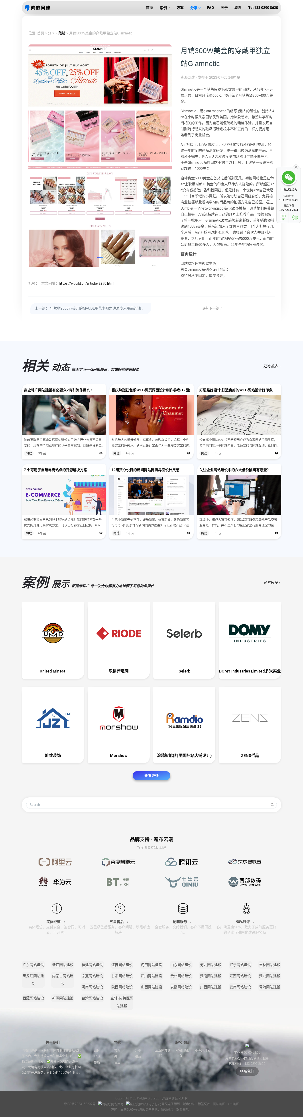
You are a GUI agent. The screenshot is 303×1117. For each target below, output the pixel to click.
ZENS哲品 (250, 755)
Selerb (184, 671)
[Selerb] (184, 633)
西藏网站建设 (33, 998)
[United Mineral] (53, 633)
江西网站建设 (240, 976)
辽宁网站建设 (240, 965)
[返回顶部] (295, 217)
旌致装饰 (53, 755)
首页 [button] (149, 8)
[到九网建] (37, 7)
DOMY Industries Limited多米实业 (250, 671)
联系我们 (247, 1071)
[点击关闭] (296, 166)
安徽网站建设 (181, 987)
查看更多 (151, 775)
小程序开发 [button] (203, 1050)
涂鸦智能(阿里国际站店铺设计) (184, 755)
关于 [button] (224, 8)
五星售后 (117, 922)
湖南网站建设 (210, 976)
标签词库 (204, 1104)
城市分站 (189, 1104)
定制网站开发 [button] (183, 1053)
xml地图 (233, 1104)
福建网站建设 (92, 965)
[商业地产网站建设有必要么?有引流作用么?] (64, 415)
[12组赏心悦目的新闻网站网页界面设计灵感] (151, 495)
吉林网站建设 (269, 965)
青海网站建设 (269, 987)
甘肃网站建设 (122, 976)
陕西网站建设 (122, 987)
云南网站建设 (240, 987)
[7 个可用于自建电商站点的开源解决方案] (64, 495)
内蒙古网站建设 (62, 980)
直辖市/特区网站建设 (121, 1002)
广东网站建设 (33, 965)
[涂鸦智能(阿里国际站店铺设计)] (184, 718)
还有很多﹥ (272, 366)
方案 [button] (180, 8)
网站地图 (219, 1104)
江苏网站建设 (122, 965)
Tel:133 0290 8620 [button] (263, 8)
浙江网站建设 (62, 965)
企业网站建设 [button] (163, 1053)
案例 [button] (164, 8)
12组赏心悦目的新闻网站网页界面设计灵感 (145, 470)
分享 (51, 33)
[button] (100, 257)
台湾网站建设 (92, 998)
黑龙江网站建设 (33, 980)
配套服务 (180, 922)
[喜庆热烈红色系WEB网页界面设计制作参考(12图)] (151, 415)
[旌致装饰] (53, 718)
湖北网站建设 (269, 976)
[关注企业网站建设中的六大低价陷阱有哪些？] (239, 495)
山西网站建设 (151, 987)
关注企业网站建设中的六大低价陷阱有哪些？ (234, 470)
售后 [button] (117, 1062)
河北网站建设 (210, 965)
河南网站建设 (92, 987)
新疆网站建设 (62, 998)
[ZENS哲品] (250, 718)
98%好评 (243, 922)
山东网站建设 (181, 965)
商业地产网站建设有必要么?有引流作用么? (58, 390)
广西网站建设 (210, 987)
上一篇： (91, 308)
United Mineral (53, 671)
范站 (61, 33)
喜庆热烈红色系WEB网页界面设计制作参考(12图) (151, 390)
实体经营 (53, 922)
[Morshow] (119, 718)
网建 (29, 453)
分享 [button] (194, 8)
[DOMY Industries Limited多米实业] (250, 633)
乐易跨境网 (119, 671)
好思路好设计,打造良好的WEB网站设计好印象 (236, 390)
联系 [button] (238, 8)
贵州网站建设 (181, 976)
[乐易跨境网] (119, 633)
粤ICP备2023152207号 (80, 1104)
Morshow (118, 755)
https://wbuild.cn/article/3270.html (86, 283)
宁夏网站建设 (92, 976)
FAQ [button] (210, 8)
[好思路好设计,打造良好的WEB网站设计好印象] (239, 415)
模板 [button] (97, 1062)
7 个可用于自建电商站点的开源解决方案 (55, 470)
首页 (40, 33)
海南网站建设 (151, 965)
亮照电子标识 (171, 1104)
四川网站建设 (151, 976)
